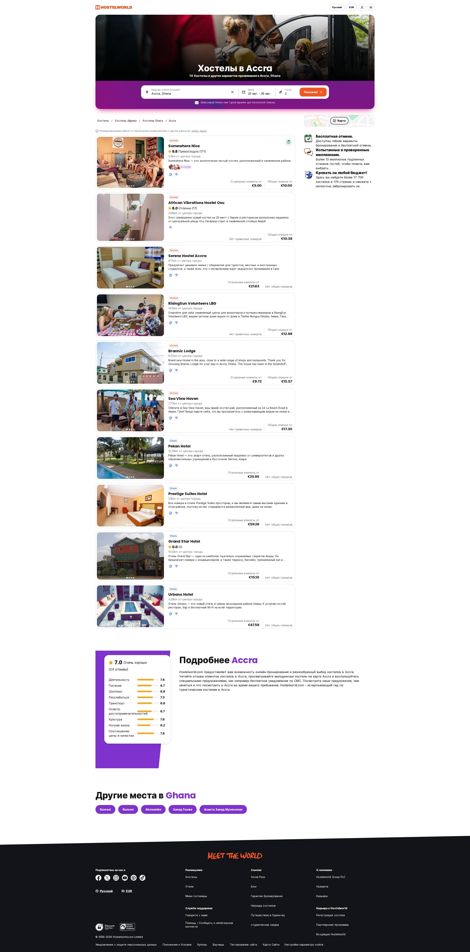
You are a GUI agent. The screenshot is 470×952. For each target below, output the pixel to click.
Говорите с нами (196, 915)
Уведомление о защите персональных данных (126, 944)
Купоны (202, 944)
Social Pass (258, 877)
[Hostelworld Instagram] (116, 878)
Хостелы (191, 877)
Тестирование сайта (243, 944)
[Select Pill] (362, 7)
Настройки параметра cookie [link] (304, 944)
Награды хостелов (263, 905)
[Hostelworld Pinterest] (134, 878)
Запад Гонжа (182, 809)
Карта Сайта (271, 944)
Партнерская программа (332, 924)
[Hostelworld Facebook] (98, 878)
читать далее (198, 131)
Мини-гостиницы (196, 896)
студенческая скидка (265, 924)
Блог (254, 886)
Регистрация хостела (330, 915)
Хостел (174, 140)
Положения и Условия (177, 944)
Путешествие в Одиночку (268, 915)
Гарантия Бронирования (267, 896)
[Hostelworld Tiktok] (142, 878)
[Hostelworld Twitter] (107, 878)
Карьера (322, 896)
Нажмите (322, 886)
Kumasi (105, 809)
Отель (173, 440)
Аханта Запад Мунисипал (223, 809)
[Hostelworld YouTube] (125, 878)
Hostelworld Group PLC (330, 877)
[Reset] (232, 92)
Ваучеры (218, 944)
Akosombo (153, 809)
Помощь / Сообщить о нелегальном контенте (209, 924)
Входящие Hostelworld (331, 934)
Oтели (189, 886)
